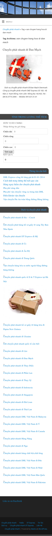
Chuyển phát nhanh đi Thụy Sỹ (17, 380)
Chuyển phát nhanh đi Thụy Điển (18, 365)
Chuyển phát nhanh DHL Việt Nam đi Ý (21, 423)
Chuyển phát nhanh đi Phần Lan (17, 372)
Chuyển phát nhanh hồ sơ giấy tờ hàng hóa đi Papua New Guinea (23, 326)
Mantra (34, 529)
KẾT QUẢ (8, 154)
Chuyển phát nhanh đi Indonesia (18, 387)
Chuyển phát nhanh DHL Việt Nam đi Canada (24, 431)
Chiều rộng (8, 136)
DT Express (31, 523)
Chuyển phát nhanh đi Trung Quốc (19, 258)
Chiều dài (7, 131)
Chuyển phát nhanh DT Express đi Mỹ (20, 236)
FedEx (21, 523)
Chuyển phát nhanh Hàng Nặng (17, 438)
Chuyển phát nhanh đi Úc (14, 243)
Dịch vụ (4, 525)
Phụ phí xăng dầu (11, 187)
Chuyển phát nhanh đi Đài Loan (17, 402)
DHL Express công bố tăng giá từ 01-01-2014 (24, 177)
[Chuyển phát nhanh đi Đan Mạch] (26, 69)
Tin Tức (40, 523)
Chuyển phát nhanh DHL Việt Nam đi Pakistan (24, 482)
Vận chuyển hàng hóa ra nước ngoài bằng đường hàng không (25, 267)
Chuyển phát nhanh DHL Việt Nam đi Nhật (22, 467)
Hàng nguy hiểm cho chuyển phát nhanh (21, 184)
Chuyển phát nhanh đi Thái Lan (17, 409)
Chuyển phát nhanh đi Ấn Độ (16, 250)
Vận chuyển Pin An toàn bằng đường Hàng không (26, 199)
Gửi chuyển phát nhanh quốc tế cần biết (21, 343)
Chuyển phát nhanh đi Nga (15, 445)
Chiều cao (7, 147)
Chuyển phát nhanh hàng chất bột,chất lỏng (23, 453)
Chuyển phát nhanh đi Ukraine (17, 336)
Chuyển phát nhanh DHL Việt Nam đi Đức (22, 460)
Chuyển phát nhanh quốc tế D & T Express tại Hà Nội (25, 279)
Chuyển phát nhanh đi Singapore (18, 394)
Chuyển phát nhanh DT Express (22, 525)
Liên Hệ (39, 525)
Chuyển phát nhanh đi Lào (15, 351)
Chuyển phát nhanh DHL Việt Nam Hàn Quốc (24, 475)
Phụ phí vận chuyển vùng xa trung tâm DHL (23, 191)
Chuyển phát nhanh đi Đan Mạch (22, 49)
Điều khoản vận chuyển (14, 195)
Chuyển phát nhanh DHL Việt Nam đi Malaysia (24, 416)
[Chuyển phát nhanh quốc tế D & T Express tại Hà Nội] (25, 302)
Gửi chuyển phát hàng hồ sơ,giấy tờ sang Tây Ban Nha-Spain (25, 226)
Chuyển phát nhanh (11, 29)
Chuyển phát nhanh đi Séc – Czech (19, 217)
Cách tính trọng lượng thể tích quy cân (20, 180)
